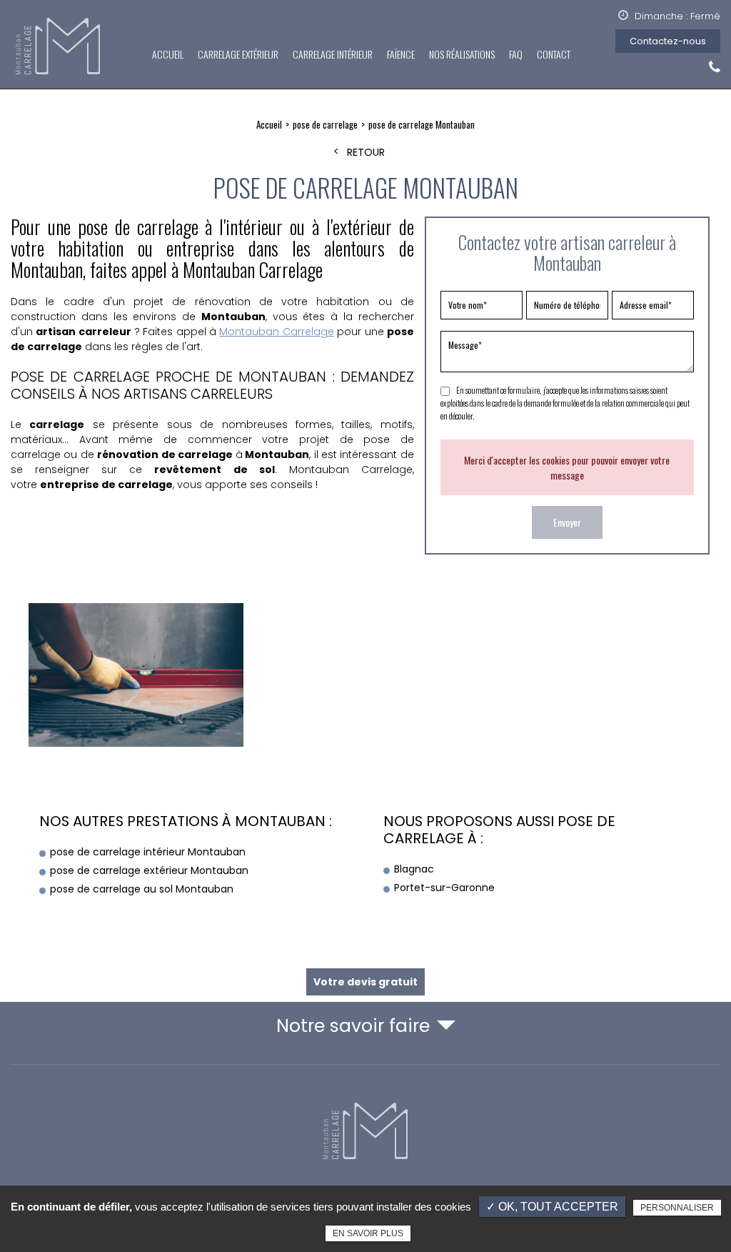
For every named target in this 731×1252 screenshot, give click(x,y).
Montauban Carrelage (276, 331)
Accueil (167, 53)
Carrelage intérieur (333, 53)
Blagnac (414, 869)
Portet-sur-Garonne (444, 887)
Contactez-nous (668, 41)
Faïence (401, 53)
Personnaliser (677, 1208)
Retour (366, 152)
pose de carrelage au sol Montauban (141, 889)
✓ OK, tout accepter (552, 1207)
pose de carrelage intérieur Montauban (148, 852)
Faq (516, 53)
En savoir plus (368, 1233)
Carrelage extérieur (238, 53)
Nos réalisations (462, 53)
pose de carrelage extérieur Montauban (149, 870)
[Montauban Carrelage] (59, 47)
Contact (553, 53)
